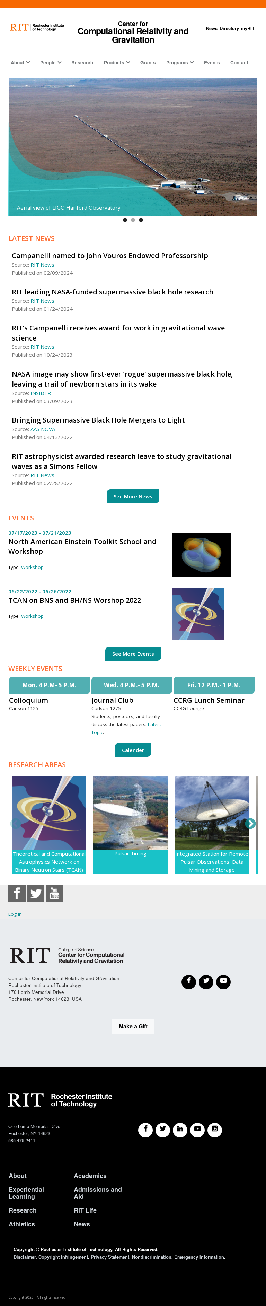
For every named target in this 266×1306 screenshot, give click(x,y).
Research (82, 62)
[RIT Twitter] (163, 1130)
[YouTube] (223, 982)
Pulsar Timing (130, 853)
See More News (133, 496)
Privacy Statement (110, 1257)
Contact (239, 62)
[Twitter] (206, 982)
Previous (15, 824)
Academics (90, 1175)
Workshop (32, 567)
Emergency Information (199, 1257)
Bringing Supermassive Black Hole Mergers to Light (98, 420)
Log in (15, 914)
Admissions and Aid (98, 1193)
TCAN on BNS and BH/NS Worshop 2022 (74, 600)
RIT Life (85, 1210)
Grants (148, 62)
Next (250, 824)
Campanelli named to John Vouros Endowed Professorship (110, 255)
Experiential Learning (26, 1193)
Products (114, 62)
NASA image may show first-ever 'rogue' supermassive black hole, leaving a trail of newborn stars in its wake (122, 379)
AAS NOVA (42, 429)
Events (212, 62)
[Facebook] (188, 982)
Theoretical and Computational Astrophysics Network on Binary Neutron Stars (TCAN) (49, 861)
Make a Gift (133, 1026)
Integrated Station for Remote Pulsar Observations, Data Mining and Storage (211, 861)
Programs (177, 62)
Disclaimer (25, 1257)
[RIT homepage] (37, 27)
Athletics (22, 1224)
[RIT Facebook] (145, 1130)
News (212, 28)
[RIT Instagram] (214, 1130)
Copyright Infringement (63, 1257)
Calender (133, 749)
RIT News (42, 264)
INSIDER (40, 393)
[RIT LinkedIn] (180, 1130)
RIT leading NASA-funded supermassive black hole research (112, 292)
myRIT (248, 28)
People (48, 62)
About (17, 62)
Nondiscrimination (151, 1257)
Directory (229, 28)
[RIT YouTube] (197, 1130)
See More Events (133, 653)
